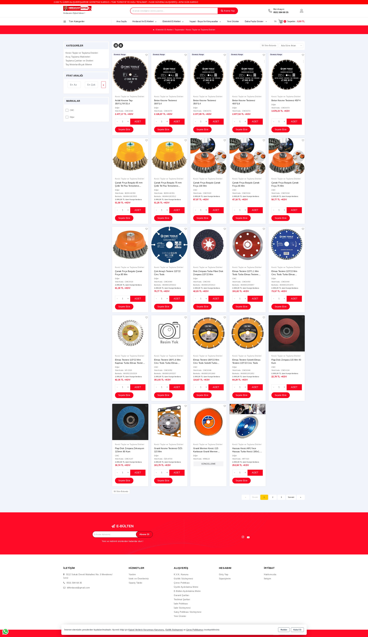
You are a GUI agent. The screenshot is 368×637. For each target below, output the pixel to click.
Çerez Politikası (182, 583)
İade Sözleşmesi (182, 608)
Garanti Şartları (181, 595)
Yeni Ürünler (180, 616)
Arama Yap (229, 10)
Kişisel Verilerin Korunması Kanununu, (146, 630)
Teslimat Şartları (182, 599)
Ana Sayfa (121, 21)
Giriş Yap (223, 574)
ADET (138, 121)
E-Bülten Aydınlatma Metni (187, 591)
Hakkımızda (270, 574)
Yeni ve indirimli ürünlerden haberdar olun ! (122, 541)
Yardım (132, 574)
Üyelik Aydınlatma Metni (186, 587)
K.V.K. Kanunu (181, 574)
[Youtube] (248, 537)
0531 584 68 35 (74, 583)
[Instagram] (243, 537)
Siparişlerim (225, 578)
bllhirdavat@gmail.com (78, 587)
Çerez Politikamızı (194, 630)
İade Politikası (181, 603)
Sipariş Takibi (135, 583)
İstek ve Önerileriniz (139, 578)
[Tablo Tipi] (120, 45)
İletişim (267, 578)
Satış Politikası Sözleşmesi (187, 612)
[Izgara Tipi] (116, 45)
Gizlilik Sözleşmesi (183, 578)
